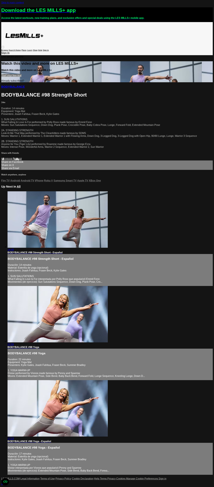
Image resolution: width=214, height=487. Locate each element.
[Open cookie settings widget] (5, 481)
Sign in (46, 50)
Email (18, 159)
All (19, 186)
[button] (3, 47)
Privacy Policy (63, 478)
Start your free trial (11, 75)
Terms (103, 478)
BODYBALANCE (13, 86)
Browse (5, 50)
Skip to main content (12, 2)
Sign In (5, 53)
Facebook (7, 159)
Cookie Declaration (82, 478)
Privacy (111, 478)
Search (12, 50)
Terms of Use (47, 478)
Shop (35, 50)
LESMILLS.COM (10, 478)
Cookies (121, 478)
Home (18, 50)
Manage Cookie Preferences (142, 478)
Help (40, 50)
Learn (29, 50)
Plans (23, 50)
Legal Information (30, 478)
